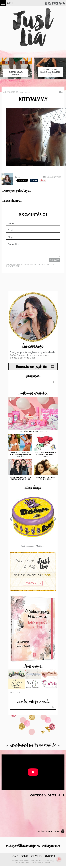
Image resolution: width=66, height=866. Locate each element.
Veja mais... (15, 692)
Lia (19, 177)
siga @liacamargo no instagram (33, 845)
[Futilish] (49, 684)
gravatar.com (13, 266)
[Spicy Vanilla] (49, 674)
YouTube (46, 3)
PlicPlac (48, 863)
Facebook (53, 3)
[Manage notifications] (58, 859)
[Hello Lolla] (33, 684)
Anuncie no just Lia (31, 367)
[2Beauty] (16, 684)
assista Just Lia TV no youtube (33, 745)
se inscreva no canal (49, 831)
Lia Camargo (26, 863)
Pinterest (60, 3)
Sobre (24, 856)
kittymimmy (33, 99)
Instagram (49, 3)
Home (14, 856)
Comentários (54, 177)
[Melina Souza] (33, 674)
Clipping (36, 856)
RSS (63, 3)
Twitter (56, 3)
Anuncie (50, 856)
